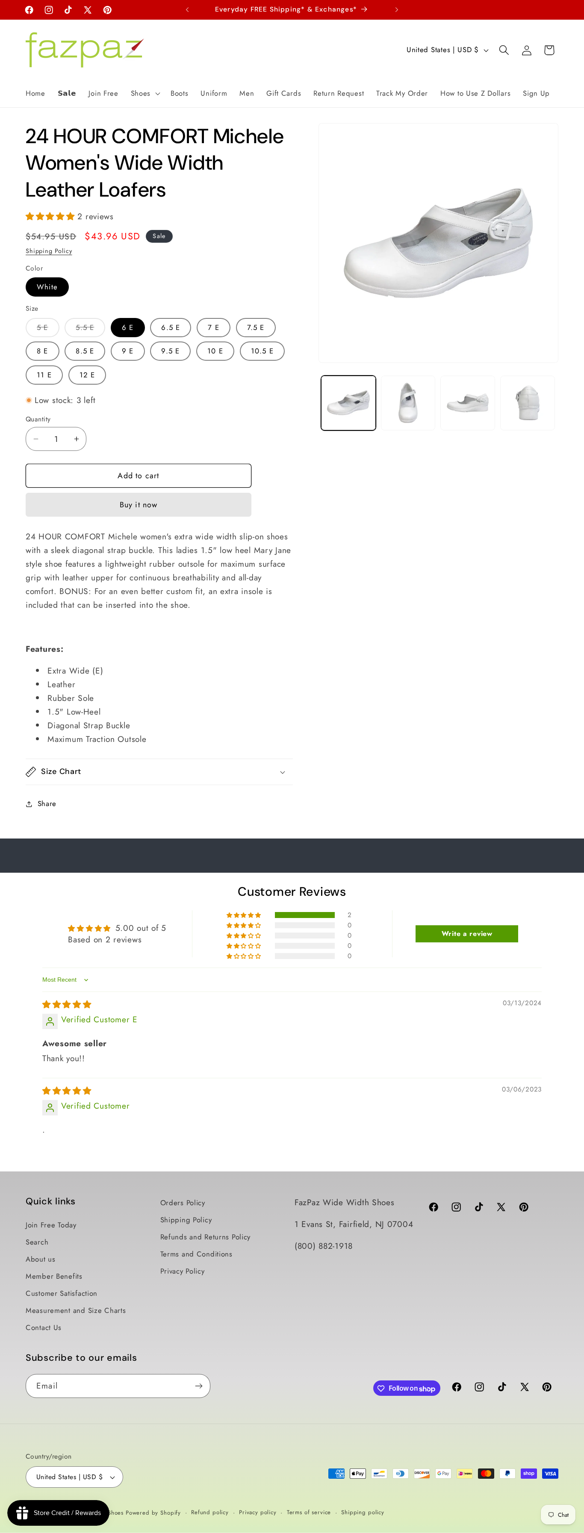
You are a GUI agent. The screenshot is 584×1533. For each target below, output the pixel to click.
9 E (128, 351)
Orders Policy (182, 1203)
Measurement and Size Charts (76, 1310)
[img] (66, 1005)
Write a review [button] (467, 934)
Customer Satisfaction (61, 1293)
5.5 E (90, 329)
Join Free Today (51, 1225)
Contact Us (44, 1327)
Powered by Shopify (153, 1513)
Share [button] (47, 803)
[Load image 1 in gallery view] (348, 403)
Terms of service (309, 1512)
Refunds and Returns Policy (205, 1237)
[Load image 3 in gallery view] (467, 403)
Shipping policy (362, 1512)
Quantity (38, 419)
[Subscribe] (198, 1386)
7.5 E (256, 327)
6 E (128, 327)
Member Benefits (54, 1276)
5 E (48, 329)
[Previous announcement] (187, 10)
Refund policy (210, 1512)
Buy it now (139, 504)
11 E (44, 375)
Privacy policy (258, 1512)
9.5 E (170, 351)
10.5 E (262, 351)
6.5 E (170, 327)
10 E (215, 351)
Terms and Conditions (196, 1254)
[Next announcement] (396, 10)
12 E (87, 375)
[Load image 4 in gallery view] (527, 403)
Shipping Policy (49, 251)
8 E (42, 351)
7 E (213, 327)
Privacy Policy (182, 1271)
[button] (144, 93)
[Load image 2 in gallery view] (408, 403)
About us (41, 1259)
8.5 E (85, 351)
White (47, 287)
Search (37, 1242)
